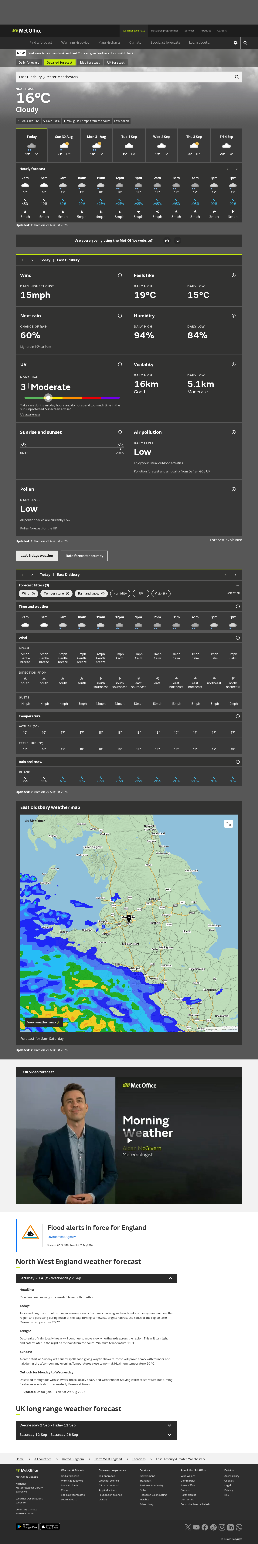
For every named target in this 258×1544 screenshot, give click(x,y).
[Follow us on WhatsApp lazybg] (239, 1527)
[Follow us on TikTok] (213, 1527)
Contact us (187, 1499)
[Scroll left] (227, 169)
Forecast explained (226, 539)
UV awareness (30, 414)
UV (141, 593)
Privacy (228, 1490)
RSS (226, 1494)
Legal (227, 1485)
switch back (125, 53)
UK (116, 62)
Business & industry (151, 1485)
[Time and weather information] (237, 606)
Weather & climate (134, 30)
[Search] (235, 76)
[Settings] (235, 43)
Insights (144, 1499)
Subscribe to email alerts (196, 1504)
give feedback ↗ (101, 53)
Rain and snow (87, 593)
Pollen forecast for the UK (38, 528)
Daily (29, 62)
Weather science (109, 1480)
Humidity (120, 593)
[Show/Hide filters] (238, 585)
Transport (145, 1480)
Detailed (60, 62)
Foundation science (110, 1494)
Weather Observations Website (29, 1500)
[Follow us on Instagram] (222, 1527)
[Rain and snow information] (237, 761)
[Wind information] (237, 637)
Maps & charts (109, 42)
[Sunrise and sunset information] (119, 432)
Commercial (188, 1480)
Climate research (109, 1485)
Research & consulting (153, 1494)
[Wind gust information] (119, 275)
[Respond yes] (167, 240)
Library (103, 1499)
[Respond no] (177, 240)
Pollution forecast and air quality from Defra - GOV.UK (172, 471)
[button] (129, 919)
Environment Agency (61, 1237)
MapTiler (212, 1029)
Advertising (146, 1504)
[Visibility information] (233, 364)
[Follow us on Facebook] (205, 1527)
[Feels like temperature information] (233, 275)
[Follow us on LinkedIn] (230, 1527)
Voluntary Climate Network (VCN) (26, 1511)
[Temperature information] (237, 716)
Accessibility (231, 1476)
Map (90, 62)
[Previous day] (22, 260)
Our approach (107, 1476)
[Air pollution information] (233, 432)
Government (147, 1476)
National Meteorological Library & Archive (29, 1487)
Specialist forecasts (165, 42)
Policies (229, 1470)
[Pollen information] (233, 489)
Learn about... (199, 42)
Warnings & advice (75, 42)
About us (206, 30)
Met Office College (27, 1476)
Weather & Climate (72, 1470)
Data (143, 1490)
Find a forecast (41, 42)
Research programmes (164, 30)
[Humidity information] (233, 315)
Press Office (188, 1485)
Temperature (52, 593)
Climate (135, 42)
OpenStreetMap (229, 1029)
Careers (222, 30)
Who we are (188, 1476)
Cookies (229, 1480)
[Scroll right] (237, 169)
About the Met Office (193, 1470)
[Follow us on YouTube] (196, 1527)
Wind (24, 593)
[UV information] (119, 364)
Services (190, 30)
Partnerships (188, 1494)
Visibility (161, 593)
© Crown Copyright (231, 1539)
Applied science (108, 1490)
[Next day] (32, 260)
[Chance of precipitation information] (119, 315)
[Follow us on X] (188, 1527)
